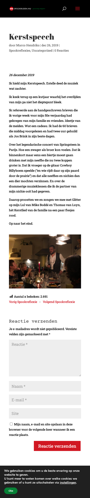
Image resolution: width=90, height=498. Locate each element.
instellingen (68, 483)
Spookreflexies (19, 50)
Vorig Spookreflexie (23, 302)
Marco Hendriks (28, 45)
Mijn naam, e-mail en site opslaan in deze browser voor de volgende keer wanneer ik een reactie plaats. (42, 429)
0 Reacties (61, 50)
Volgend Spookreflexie (59, 302)
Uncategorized (42, 50)
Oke (11, 491)
